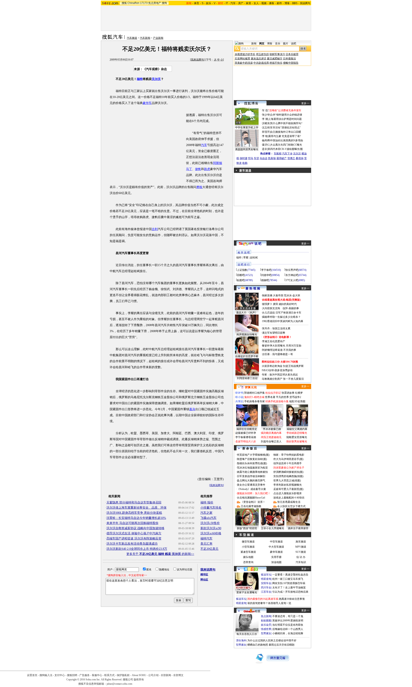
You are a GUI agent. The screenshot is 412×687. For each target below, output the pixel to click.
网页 (261, 43)
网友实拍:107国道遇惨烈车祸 (288, 583)
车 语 (265, 110)
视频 (264, 3)
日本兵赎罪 (292, 54)
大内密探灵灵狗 (271, 308)
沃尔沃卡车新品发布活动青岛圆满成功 (132, 543)
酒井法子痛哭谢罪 (298, 528)
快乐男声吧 (291, 269)
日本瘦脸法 (289, 58)
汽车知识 (301, 562)
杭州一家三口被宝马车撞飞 (287, 578)
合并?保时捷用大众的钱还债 (286, 114)
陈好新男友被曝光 (296, 441)
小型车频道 (248, 546)
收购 (244, 162)
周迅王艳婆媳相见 (271, 437)
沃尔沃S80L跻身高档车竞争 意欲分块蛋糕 (134, 512)
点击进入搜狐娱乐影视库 (287, 493)
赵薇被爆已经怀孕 (245, 432)
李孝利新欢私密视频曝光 (287, 484)
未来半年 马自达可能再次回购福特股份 (132, 523)
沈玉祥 (266, 127)
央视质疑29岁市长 (245, 54)
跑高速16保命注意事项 (292, 598)
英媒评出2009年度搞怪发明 (287, 620)
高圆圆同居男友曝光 (246, 149)
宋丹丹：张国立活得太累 (276, 328)
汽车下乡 (287, 153)
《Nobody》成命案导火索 (251, 489)
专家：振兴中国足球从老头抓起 (280, 374)
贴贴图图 (266, 620)
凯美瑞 (272, 158)
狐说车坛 (266, 574)
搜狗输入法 (45, 675)
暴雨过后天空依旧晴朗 (281, 644)
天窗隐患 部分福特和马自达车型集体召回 (133, 502)
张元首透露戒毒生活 (288, 501)
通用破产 (281, 158)
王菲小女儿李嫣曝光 (272, 528)
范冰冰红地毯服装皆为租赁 (252, 467)
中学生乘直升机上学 (246, 127)
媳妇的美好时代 (288, 304)
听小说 (239, 397)
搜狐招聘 (72, 675)
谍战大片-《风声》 (247, 312)
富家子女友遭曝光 (246, 592)
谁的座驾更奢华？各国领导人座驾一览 (269, 603)
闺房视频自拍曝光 (246, 334)
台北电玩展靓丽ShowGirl (251, 497)
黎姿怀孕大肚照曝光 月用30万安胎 (281, 345)
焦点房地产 (154, 3)
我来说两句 (197, 59)
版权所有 (139, 679)
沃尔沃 (156, 79)
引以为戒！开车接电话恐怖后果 (290, 591)
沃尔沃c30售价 (210, 523)
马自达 (263, 158)
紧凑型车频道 (248, 551)
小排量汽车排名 (210, 507)
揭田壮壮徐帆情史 (246, 429)
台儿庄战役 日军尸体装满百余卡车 (281, 312)
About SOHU (139, 675)
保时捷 (243, 158)
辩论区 (204, 579)
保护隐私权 (123, 675)
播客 (271, 3)
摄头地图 (248, 557)
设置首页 (32, 675)
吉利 (155, 229)
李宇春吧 (266, 269)
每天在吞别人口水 (246, 634)
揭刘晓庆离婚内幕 (271, 432)
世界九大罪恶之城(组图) (287, 480)
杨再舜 (266, 140)
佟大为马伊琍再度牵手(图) (288, 459)
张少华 (266, 114)
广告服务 (84, 675)
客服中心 (97, 675)
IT (227, 3)
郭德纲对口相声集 (254, 392)
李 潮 (265, 119)
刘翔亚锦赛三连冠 (247, 378)
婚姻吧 (265, 280)
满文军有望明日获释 (273, 332)
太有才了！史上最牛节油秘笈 (289, 587)
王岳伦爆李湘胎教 (251, 506)
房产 (240, 3)
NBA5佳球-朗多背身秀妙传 (277, 370)
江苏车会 (266, 591)
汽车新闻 (145, 37)
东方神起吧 (291, 275)
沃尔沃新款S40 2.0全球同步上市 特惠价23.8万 (136, 548)
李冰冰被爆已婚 (272, 429)
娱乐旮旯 (266, 624)
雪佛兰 (291, 158)
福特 (140, 79)
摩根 (199, 187)
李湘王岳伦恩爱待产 (273, 341)
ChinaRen (133, 3)
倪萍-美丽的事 (291, 308)
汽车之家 (206, 512)
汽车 (233, 3)
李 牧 (265, 136)
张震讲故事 (288, 392)
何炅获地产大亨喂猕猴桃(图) (253, 454)
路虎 (207, 169)
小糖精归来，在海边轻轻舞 (287, 633)
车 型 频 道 (246, 534)
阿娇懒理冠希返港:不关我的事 (279, 349)
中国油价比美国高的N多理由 (286, 140)
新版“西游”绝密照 (247, 528)
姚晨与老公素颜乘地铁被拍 (252, 471)
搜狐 (124, 3)
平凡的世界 (282, 397)
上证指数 (242, 269)
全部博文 (178, 675)
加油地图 (276, 562)
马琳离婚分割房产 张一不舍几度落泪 (283, 378)
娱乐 (208, 3)
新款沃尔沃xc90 (210, 528)
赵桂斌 (254, 257)
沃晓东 (266, 123)
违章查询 (248, 562)
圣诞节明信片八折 (245, 441)
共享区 (239, 401)
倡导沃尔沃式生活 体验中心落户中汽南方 (133, 533)
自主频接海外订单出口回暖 (285, 131)
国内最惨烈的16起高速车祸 (262, 598)
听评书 (239, 392)
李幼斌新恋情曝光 (296, 432)
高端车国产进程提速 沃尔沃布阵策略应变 (133, 538)
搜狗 (164, 3)
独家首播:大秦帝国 (272, 295)
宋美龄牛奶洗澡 (244, 62)
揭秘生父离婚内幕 (297, 429)
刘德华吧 (266, 275)
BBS (294, 3)
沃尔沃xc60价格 (210, 533)
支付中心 (60, 675)
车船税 (278, 153)
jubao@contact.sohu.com (119, 683)
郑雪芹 (266, 131)
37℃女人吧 (291, 280)
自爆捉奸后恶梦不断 (246, 356)
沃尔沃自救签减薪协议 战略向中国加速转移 (135, 528)
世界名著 (270, 397)
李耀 (245, 257)
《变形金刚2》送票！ (253, 501)
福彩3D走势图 (297, 401)
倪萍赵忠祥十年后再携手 (287, 463)
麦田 (275, 304)
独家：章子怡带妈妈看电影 (288, 454)
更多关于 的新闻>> (160, 554)
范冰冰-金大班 (292, 295)
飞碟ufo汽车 (208, 518)
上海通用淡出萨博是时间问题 (285, 119)
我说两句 (305, 3)
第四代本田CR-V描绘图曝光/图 (285, 149)
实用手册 (276, 557)
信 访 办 (300, 557)
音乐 (277, 43)
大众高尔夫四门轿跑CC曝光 (286, 144)
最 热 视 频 (252, 288)
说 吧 (257, 243)
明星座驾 (266, 578)
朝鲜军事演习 (277, 54)
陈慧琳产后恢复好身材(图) (252, 459)
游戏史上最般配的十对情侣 (288, 497)
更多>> (305, 103)
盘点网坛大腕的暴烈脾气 (251, 480)
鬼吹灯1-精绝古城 (254, 397)
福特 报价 (206, 502)
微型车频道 (248, 541)
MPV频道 (300, 546)
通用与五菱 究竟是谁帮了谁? (284, 136)
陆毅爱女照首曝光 (296, 437)
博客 (287, 3)
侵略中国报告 (290, 62)
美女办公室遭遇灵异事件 (251, 484)
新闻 (253, 43)
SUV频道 (300, 551)
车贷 (256, 158)
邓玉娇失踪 (262, 54)
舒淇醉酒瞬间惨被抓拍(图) (288, 471)
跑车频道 (301, 541)
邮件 (279, 3)
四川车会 (266, 587)
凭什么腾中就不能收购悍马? (286, 123)
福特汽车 (206, 538)
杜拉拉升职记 (273, 392)
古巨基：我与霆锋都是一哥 (277, 354)
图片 (285, 43)
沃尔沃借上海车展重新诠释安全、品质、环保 (136, 507)
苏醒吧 (241, 275)
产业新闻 (158, 37)
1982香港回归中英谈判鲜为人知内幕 (282, 321)
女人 (256, 3)
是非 (264, 149)
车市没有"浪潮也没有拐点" (285, 127)
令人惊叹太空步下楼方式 (291, 506)
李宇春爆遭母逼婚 (245, 437)
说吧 (293, 43)
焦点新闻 (266, 616)
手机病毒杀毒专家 (254, 401)
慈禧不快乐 (276, 62)
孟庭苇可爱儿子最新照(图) (288, 489)
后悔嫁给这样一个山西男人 (287, 629)
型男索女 (266, 633)
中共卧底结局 (261, 62)
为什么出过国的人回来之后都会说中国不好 (271, 640)
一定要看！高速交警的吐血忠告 (290, 574)
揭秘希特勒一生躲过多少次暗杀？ (281, 316)
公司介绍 (153, 675)
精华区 (204, 574)
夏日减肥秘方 (274, 58)
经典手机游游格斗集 (277, 401)
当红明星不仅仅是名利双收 (287, 624)
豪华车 (147, 103)
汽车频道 (132, 37)
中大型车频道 (276, 546)
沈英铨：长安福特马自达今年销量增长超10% (136, 518)
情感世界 (266, 629)
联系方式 (109, 675)
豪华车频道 (276, 551)
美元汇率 (206, 543)
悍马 (250, 158)
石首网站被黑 (242, 58)
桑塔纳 (299, 158)
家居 (248, 3)
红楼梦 (299, 392)
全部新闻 (166, 675)
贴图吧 (241, 280)
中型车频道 (276, 541)
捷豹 (198, 169)
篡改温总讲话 (258, 58)
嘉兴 (192, 409)
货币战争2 (295, 397)
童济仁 (266, 144)
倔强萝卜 (267, 304)
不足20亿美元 (209, 548)
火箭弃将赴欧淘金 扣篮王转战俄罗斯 (283, 366)
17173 (144, 3)
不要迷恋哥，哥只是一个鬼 (287, 616)
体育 (196, 3)
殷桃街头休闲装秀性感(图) (252, 463)
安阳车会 (266, 583)
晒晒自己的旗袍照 (257, 644)
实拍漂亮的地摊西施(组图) (288, 476)
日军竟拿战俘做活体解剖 (251, 476)
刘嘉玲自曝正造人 (271, 441)
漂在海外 (241, 640)
